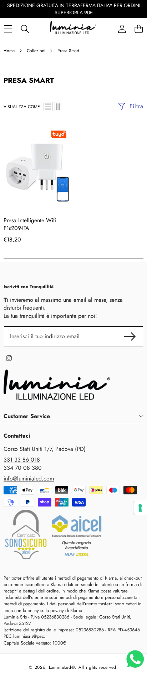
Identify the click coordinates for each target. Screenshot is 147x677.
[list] (48, 106)
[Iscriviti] (130, 336)
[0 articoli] (139, 29)
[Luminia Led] (73, 28)
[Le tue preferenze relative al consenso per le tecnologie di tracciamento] (140, 508)
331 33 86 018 (22, 459)
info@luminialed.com (29, 478)
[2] (58, 106)
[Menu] (8, 29)
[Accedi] (122, 29)
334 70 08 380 (23, 468)
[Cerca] (25, 29)
